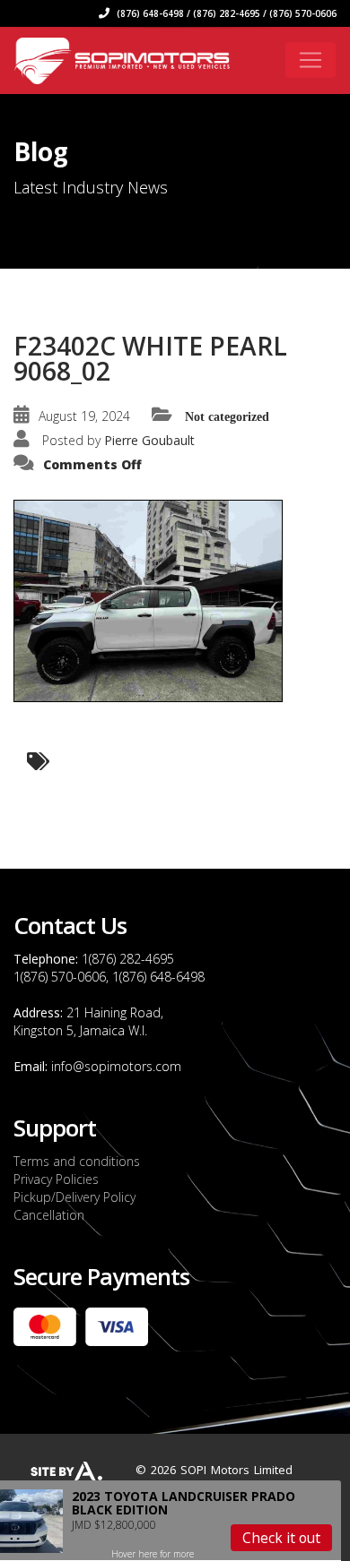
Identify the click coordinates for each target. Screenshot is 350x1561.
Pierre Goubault (149, 440)
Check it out (281, 1538)
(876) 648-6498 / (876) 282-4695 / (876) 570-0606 (225, 13)
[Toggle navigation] (310, 60)
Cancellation (48, 1214)
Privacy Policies (56, 1179)
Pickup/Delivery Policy (74, 1196)
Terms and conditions (76, 1161)
